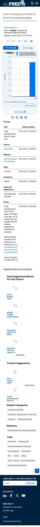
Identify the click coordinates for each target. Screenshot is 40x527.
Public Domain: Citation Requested (21, 461)
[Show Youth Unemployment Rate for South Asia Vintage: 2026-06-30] (28, 55)
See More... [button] (21, 355)
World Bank (8, 149)
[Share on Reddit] (21, 117)
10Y (19, 41)
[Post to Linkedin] (25, 117)
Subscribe (30, 483)
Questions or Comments (12, 507)
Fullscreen (29, 105)
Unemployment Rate (15, 410)
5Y (13, 41)
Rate (9, 456)
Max (25, 41)
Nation (23, 456)
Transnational (23, 442)
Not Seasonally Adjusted (17, 465)
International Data (24, 419)
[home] (14, 3)
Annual (16, 456)
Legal (5, 517)
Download (27, 48)
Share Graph (19, 112)
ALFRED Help (8, 511)
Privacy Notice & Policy (12, 521)
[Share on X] (12, 117)
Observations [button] (10, 28)
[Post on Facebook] (17, 117)
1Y (8, 41)
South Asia (12, 442)
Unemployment (13, 451)
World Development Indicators (19, 446)
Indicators (11, 419)
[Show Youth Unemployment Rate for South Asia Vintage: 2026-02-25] (28, 53)
